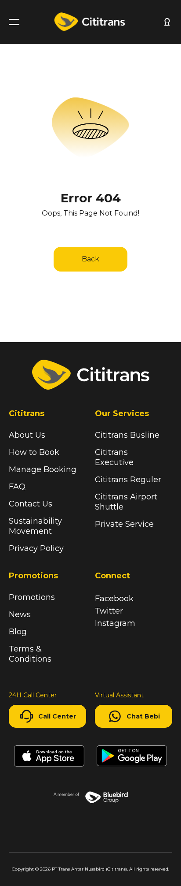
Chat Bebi (143, 716)
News (20, 614)
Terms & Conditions (30, 654)
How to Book (34, 452)
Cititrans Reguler (128, 479)
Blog (18, 632)
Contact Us (30, 504)
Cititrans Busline (127, 435)
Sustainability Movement (35, 526)
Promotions (32, 597)
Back (90, 259)
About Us (27, 435)
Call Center (57, 716)
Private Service (124, 524)
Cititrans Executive (114, 457)
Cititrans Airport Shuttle (126, 502)
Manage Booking (42, 469)
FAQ (17, 486)
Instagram (115, 623)
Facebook (114, 598)
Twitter (109, 611)
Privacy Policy (36, 548)
